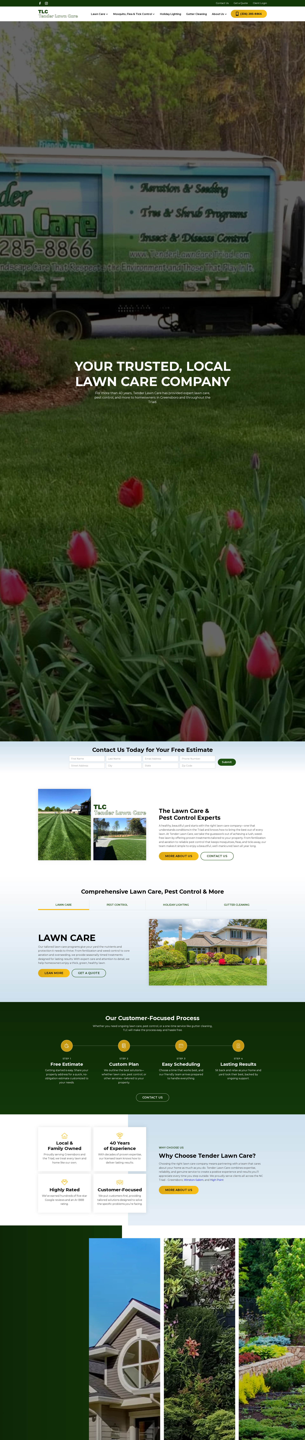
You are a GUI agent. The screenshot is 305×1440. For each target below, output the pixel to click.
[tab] (63, 905)
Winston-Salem (193, 1179)
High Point (217, 1179)
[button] (99, 14)
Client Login (260, 3)
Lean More (53, 973)
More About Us (178, 856)
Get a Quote (241, 3)
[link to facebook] (40, 3)
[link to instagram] (46, 3)
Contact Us (222, 3)
